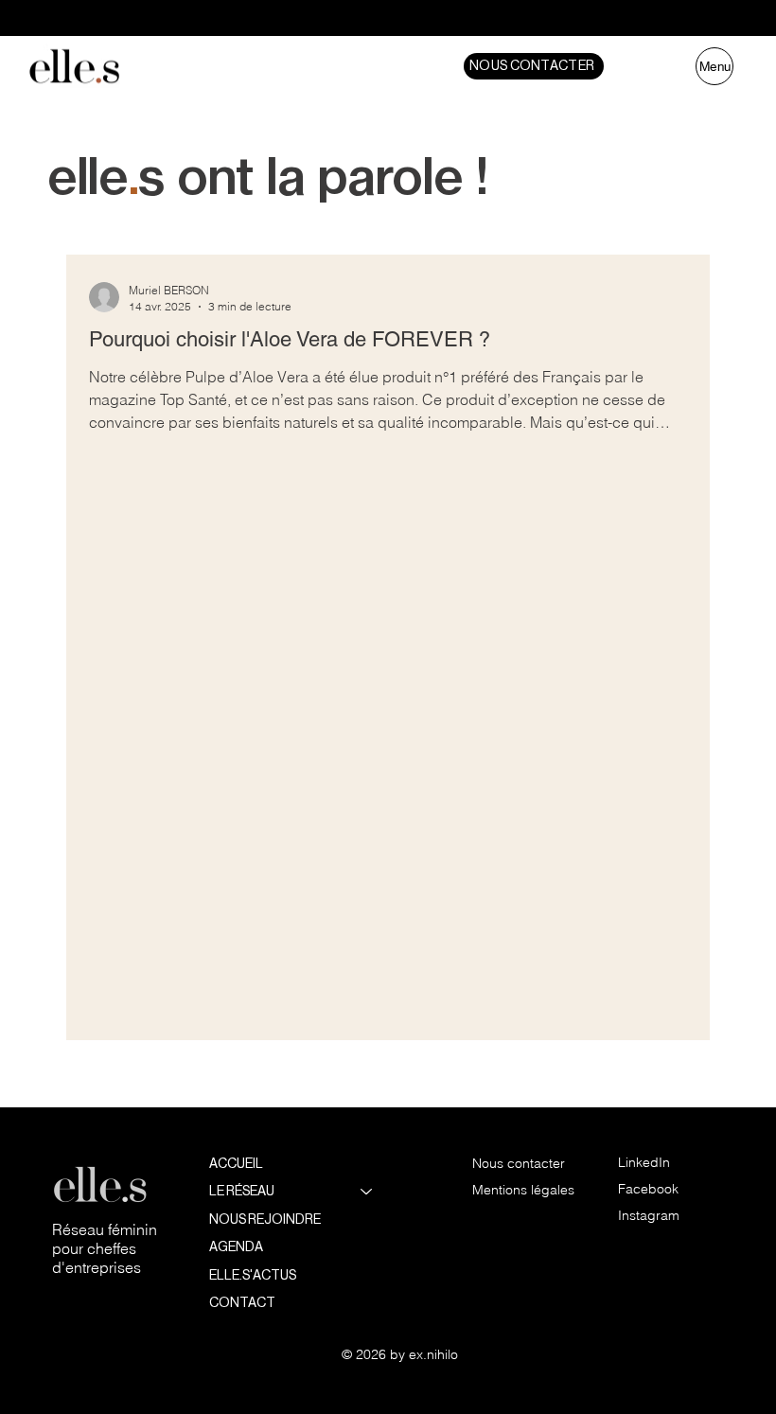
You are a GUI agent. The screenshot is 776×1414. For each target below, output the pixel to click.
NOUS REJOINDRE (265, 1219)
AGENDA (236, 1246)
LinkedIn (644, 1162)
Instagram (648, 1215)
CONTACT (242, 1302)
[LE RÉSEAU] (367, 1191)
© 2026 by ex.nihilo (400, 1354)
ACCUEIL (236, 1163)
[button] (534, 66)
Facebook (648, 1188)
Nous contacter (518, 1163)
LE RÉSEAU (241, 1190)
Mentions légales (523, 1189)
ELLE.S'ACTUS (252, 1274)
